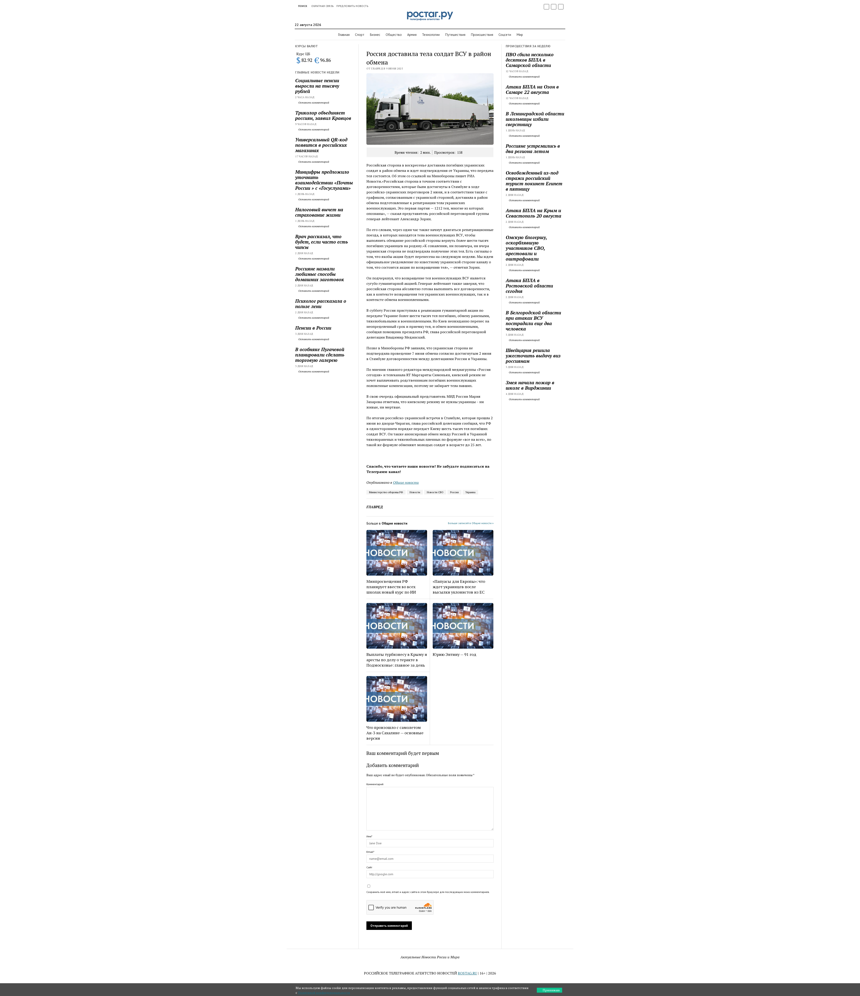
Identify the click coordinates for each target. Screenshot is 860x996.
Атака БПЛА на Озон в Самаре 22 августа (532, 89)
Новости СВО (435, 492)
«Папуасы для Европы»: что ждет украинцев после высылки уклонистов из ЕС (459, 587)
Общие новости (406, 482)
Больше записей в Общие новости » (471, 523)
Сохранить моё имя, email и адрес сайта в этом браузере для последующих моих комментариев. (428, 892)
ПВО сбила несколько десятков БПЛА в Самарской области (530, 60)
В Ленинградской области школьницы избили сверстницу (535, 119)
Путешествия (455, 34)
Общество (394, 34)
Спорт (359, 34)
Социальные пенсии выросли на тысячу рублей (317, 86)
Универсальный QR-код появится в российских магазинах (321, 145)
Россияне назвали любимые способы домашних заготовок (319, 274)
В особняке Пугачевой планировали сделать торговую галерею (319, 355)
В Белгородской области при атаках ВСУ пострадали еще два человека (533, 320)
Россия (454, 492)
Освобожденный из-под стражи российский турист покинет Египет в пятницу (534, 181)
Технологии (431, 34)
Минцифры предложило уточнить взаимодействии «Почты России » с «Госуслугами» (324, 180)
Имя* (369, 836)
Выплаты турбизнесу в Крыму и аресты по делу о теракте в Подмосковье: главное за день (396, 660)
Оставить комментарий (313, 102)
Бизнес (375, 34)
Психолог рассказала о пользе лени (320, 303)
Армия (412, 34)
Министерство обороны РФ (386, 492)
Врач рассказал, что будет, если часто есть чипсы (321, 242)
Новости (415, 492)
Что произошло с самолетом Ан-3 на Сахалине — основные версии (395, 733)
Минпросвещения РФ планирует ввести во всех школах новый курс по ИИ (391, 587)
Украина (470, 492)
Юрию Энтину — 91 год (454, 654)
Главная (344, 34)
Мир (519, 34)
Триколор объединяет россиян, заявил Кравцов (323, 115)
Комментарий (374, 784)
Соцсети (505, 34)
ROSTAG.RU (467, 973)
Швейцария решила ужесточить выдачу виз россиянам (533, 356)
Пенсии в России (313, 328)
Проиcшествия (482, 34)
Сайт (369, 867)
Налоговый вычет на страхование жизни (319, 212)
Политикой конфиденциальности (324, 992)
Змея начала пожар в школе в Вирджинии (530, 385)
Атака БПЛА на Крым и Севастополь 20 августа (533, 213)
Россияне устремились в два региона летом (533, 148)
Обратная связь (322, 6)
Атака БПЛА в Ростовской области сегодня (529, 286)
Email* (370, 851)
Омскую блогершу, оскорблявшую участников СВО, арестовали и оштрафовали (526, 248)
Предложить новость (352, 6)
